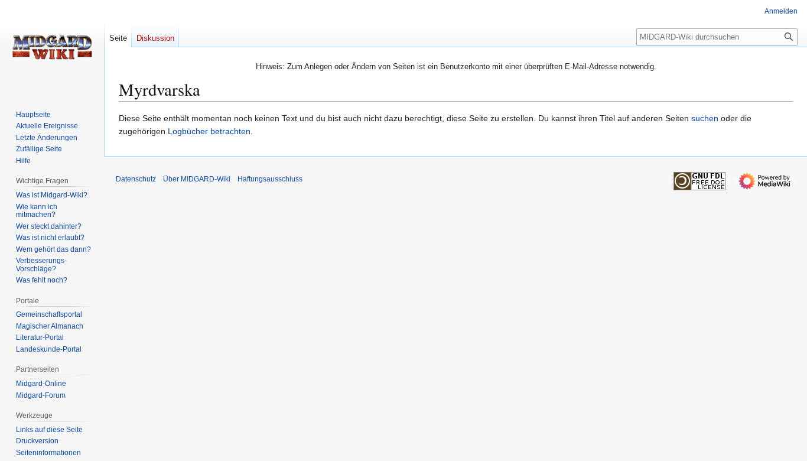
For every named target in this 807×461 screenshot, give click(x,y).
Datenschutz (136, 179)
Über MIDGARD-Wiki (196, 179)
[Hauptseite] (52, 47)
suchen (704, 118)
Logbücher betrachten (209, 131)
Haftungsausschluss (269, 179)
